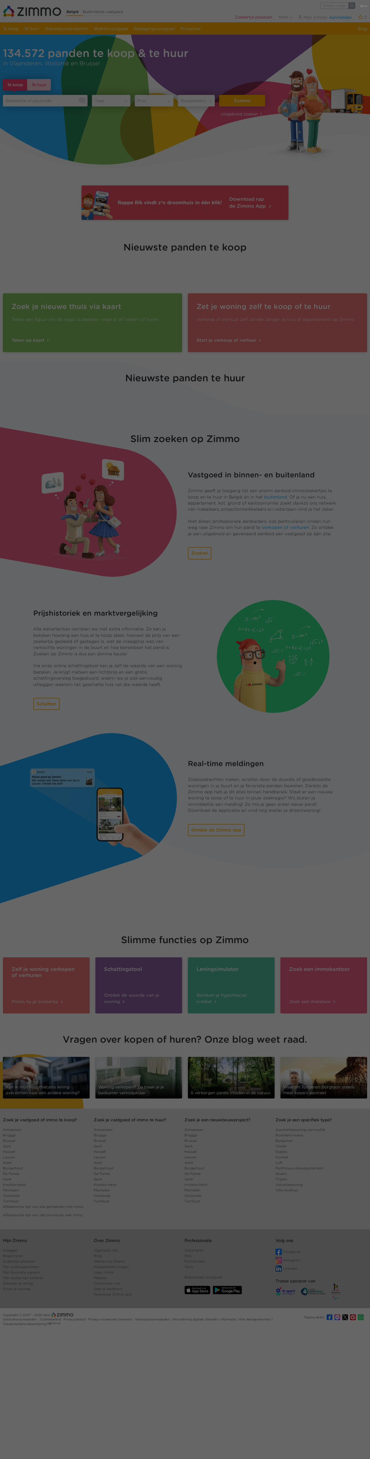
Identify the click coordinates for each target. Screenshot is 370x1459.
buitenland (275, 497)
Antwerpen (12, 1129)
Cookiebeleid (51, 1319)
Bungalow (284, 1140)
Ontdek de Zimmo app (216, 830)
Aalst (7, 1162)
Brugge (9, 1135)
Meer (284, 17)
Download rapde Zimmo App (248, 202)
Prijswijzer (190, 28)
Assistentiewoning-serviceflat (300, 1129)
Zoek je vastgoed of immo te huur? (130, 1120)
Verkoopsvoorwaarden (153, 1319)
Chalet (280, 1146)
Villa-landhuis (286, 1190)
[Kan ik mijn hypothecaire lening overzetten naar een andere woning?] (46, 1077)
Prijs (142, 100)
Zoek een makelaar (310, 1001)
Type (99, 100)
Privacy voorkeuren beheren (110, 1319)
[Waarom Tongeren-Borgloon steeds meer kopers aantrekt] (323, 1077)
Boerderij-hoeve (289, 1135)
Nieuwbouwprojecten (66, 28)
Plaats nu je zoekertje (36, 1001)
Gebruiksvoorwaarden (20, 1319)
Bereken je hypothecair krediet (222, 998)
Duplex (281, 1151)
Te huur (31, 28)
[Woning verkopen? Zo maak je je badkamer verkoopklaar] (138, 1077)
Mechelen (11, 1190)
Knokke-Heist (14, 1184)
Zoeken (242, 100)
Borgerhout (13, 1168)
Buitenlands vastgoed (103, 12)
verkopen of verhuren (285, 527)
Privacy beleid (75, 1319)
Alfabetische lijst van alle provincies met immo (42, 1215)
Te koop (10, 28)
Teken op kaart (29, 340)
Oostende (11, 1195)
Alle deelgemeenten (255, 1319)
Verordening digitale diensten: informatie (204, 1319)
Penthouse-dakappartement (299, 1168)
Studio (281, 1173)
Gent (7, 1146)
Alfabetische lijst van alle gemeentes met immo (43, 1206)
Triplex (281, 1179)
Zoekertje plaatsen (253, 17)
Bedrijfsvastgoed (111, 28)
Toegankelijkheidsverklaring (24, 1324)
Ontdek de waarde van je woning (131, 998)
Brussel (9, 1140)
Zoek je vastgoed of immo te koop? (40, 1120)
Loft (278, 1162)
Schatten (46, 703)
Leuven (9, 1157)
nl (362, 6)
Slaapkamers (193, 100)
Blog (362, 28)
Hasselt (9, 1151)
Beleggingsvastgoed (154, 28)
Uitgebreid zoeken (239, 114)
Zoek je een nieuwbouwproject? (217, 1120)
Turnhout (10, 1201)
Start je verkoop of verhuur (227, 340)
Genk (7, 1179)
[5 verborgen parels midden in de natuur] (231, 1077)
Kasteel (281, 1157)
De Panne (11, 1173)
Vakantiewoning (289, 1184)
